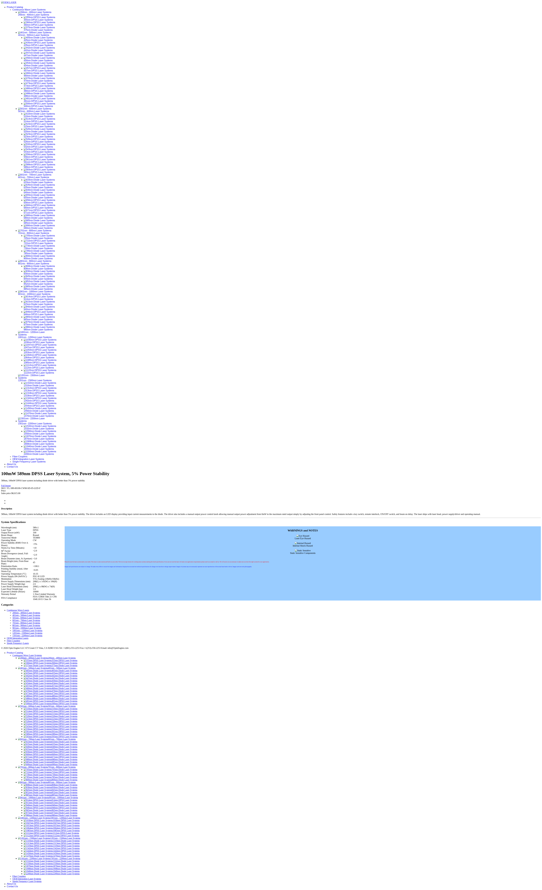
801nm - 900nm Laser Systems (26, 625)
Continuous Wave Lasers (18, 610)
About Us (11, 464)
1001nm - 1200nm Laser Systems (27, 630)
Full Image (6, 485)
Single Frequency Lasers (18, 643)
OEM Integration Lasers (17, 638)
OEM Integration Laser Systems (28, 459)
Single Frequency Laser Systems (29, 461)
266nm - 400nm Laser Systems (26, 613)
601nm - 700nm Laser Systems (26, 620)
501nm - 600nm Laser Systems (26, 618)
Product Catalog (15, 7)
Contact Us (12, 467)
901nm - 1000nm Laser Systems (26, 628)
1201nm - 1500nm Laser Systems (27, 633)
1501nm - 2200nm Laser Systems (27, 635)
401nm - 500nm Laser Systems (26, 615)
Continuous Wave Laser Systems (29, 9)
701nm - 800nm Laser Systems (26, 623)
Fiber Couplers (19, 456)
